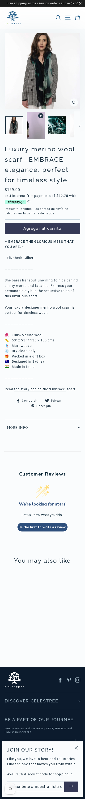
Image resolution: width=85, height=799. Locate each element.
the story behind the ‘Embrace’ (40, 389)
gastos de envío (52, 209)
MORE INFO (17, 427)
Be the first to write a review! (42, 527)
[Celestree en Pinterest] (69, 680)
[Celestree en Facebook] (60, 680)
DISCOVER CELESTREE (31, 700)
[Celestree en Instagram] (77, 680)
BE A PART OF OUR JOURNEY (39, 719)
